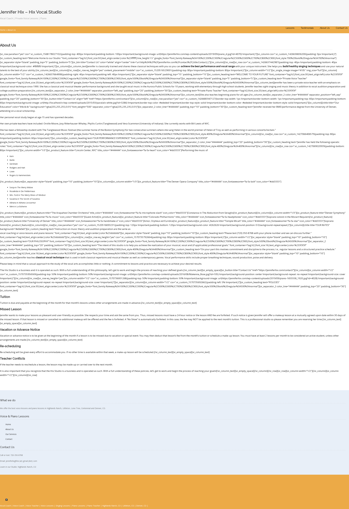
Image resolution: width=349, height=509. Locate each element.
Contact (8, 439)
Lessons (290, 28)
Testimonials (307, 28)
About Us (325, 28)
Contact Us (342, 28)
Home (2, 30)
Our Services (10, 434)
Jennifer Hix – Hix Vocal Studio (30, 11)
